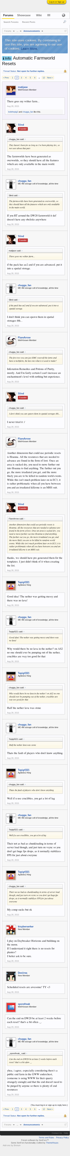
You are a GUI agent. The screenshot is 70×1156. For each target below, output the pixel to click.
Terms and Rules (46, 1137)
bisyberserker (26, 926)
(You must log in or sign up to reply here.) (49, 1105)
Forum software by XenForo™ (35, 1140)
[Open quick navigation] (65, 31)
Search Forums (11, 22)
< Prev (6, 78)
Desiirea (22, 972)
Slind (21, 124)
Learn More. (29, 48)
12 (44, 78)
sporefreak (24, 1004)
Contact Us (57, 1133)
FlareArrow (24, 337)
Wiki (39, 15)
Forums (8, 15)
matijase (23, 87)
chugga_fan (28, 112)
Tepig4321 (23, 582)
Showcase (24, 15)
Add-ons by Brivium (11, 1145)
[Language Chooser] (63, 15)
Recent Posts (28, 22)
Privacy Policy (62, 1137)
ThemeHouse (52, 1143)
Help (66, 1133)
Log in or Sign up (56, 2)
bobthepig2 (13, 112)
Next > (50, 78)
